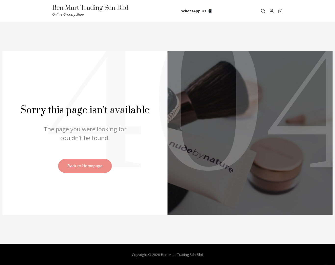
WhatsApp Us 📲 (196, 10)
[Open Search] (262, 10)
